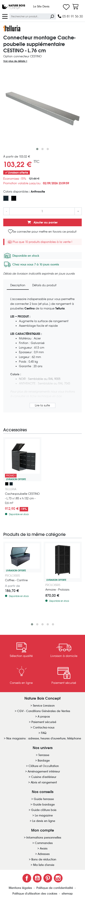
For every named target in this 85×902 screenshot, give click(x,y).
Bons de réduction (43, 859)
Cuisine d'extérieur (43, 777)
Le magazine (44, 815)
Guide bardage (44, 804)
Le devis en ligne (43, 821)
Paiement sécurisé (43, 722)
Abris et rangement (44, 782)
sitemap (67, 893)
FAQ (43, 733)
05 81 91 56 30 (72, 16)
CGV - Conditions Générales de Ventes (43, 711)
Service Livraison (44, 705)
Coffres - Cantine (16, 580)
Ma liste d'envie (43, 865)
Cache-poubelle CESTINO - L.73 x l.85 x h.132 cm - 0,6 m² (22, 498)
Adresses (44, 854)
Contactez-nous (43, 727)
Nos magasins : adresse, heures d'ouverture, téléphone (43, 738)
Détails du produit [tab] (44, 285)
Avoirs (44, 848)
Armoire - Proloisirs (57, 589)
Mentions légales (21, 888)
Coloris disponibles (24, 191)
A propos (44, 716)
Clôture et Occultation (44, 766)
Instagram (58, 878)
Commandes (44, 843)
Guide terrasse (44, 799)
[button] (37, 149)
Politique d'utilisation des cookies (35, 893)
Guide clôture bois (43, 810)
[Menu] (5, 16)
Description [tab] (17, 285)
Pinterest (47, 878)
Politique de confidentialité (55, 888)
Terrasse (43, 755)
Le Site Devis (41, 6)
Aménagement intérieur (44, 771)
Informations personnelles (43, 837)
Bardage (44, 760)
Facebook (26, 878)
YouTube (37, 878)
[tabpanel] (42, 353)
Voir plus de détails (14, 61)
